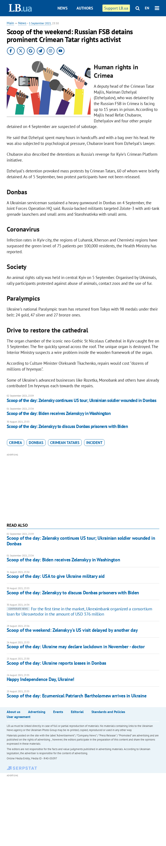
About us (13, 712)
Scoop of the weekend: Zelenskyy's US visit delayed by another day (72, 630)
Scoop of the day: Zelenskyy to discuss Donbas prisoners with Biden (67, 426)
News (62, 8)
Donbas (36, 442)
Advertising (36, 712)
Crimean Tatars (65, 442)
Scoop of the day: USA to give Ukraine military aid (56, 576)
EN (147, 8)
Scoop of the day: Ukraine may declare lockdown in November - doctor (76, 646)
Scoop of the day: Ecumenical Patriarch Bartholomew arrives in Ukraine (77, 696)
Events (58, 712)
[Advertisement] (83, 487)
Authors (85, 8)
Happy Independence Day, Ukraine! (40, 679)
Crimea (15, 442)
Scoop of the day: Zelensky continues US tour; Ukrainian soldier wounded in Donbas (81, 400)
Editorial (77, 712)
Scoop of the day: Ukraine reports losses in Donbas (56, 663)
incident (94, 442)
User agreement (18, 717)
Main (10, 23)
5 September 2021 (40, 23)
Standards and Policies (108, 712)
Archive (87, 24)
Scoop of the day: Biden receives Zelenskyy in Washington (59, 413)
